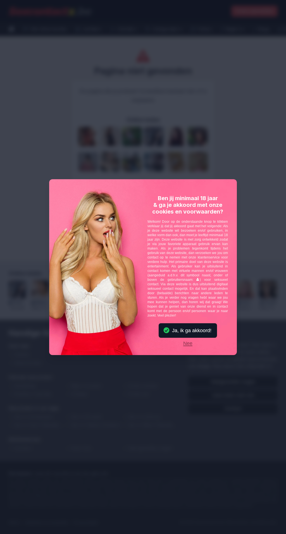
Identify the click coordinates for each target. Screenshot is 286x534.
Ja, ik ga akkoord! (191, 330)
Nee (187, 343)
